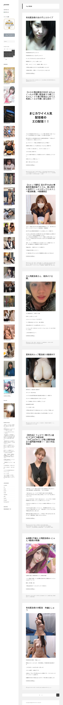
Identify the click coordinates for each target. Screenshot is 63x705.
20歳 (48, 171)
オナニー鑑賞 (44, 262)
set (26, 424)
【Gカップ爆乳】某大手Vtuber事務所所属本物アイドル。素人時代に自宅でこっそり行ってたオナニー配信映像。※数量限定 (40, 188)
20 (9, 55)
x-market (5, 485)
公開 (34, 343)
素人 (52, 265)
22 (12, 55)
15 (12, 53)
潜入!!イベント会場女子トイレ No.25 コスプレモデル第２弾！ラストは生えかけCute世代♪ (9, 451)
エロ (42, 171)
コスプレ (33, 424)
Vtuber (47, 262)
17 (4, 55)
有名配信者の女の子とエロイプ (39, 17)
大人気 (37, 343)
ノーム (53, 422)
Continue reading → (7, 395)
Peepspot (5, 500)
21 (10, 55)
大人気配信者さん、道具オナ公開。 (39, 277)
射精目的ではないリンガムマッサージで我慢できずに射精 (9, 429)
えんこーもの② (6, 473)
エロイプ (40, 80)
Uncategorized (6, 501)
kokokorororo (52, 171)
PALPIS (5, 490)
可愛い (40, 171)
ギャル (28, 264)
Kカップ (39, 422)
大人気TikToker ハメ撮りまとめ (9, 465)
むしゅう (49, 687)
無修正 (39, 525)
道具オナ (39, 342)
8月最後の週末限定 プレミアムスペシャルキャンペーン (9, 460)
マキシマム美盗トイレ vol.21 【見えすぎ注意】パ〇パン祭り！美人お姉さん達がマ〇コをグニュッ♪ (9, 477)
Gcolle (5, 492)
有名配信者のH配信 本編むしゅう (40, 608)
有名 (43, 80)
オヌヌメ (45, 595)
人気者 (42, 173)
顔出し (33, 264)
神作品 (52, 527)
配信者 (45, 80)
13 (9, 53)
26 (7, 56)
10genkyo (5, 494)
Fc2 (4, 487)
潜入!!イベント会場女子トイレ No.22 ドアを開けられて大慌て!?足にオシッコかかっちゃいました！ (9, 447)
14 (10, 53)
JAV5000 (6, 5)
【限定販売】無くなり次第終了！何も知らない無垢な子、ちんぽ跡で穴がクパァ (9, 442)
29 (12, 56)
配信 (44, 171)
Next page (57, 695)
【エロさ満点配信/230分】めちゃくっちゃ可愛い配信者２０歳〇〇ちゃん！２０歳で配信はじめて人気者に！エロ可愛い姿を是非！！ (40, 95)
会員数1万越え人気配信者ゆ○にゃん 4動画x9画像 (40, 539)
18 (6, 55)
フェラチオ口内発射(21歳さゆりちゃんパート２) (9, 471)
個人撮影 (39, 262)
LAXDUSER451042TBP (29, 343)
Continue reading (30, 73)
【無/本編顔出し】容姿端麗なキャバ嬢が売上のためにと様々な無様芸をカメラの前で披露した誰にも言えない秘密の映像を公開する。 (9, 437)
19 (7, 55)
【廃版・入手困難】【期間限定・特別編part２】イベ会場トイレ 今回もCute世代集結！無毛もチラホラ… (9, 456)
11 (6, 53)
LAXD (37, 80)
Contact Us (39, 702)
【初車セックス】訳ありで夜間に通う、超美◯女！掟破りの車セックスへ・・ (9, 426)
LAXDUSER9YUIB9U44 (50, 80)
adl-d (4, 496)
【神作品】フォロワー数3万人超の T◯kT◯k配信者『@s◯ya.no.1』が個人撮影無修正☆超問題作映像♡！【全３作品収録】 (40, 439)
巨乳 (35, 264)
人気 (40, 595)
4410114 (46, 687)
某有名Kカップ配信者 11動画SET (40, 354)
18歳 (30, 264)
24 (4, 56)
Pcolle (5, 489)
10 (4, 53)
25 (6, 56)
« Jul (6, 59)
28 (10, 56)
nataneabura (51, 262)
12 (7, 53)
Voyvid (5, 498)
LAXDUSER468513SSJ (29, 526)
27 (9, 56)
